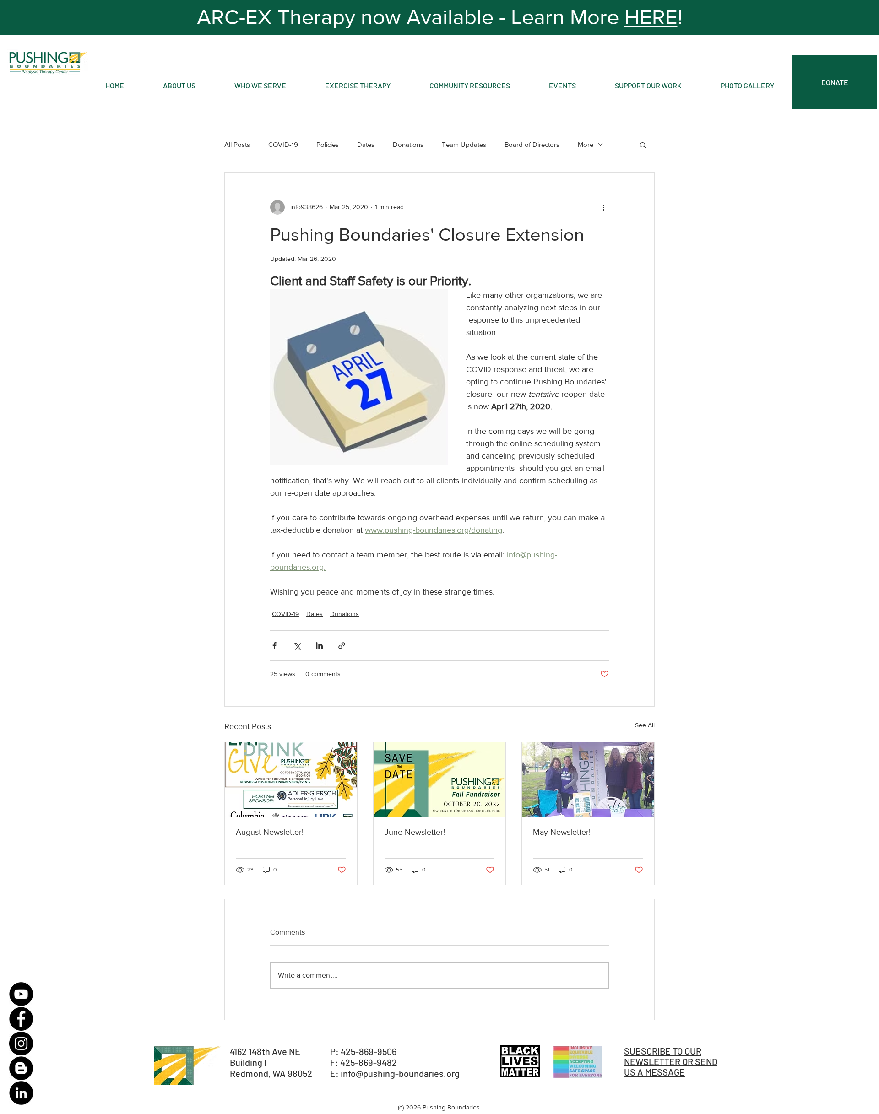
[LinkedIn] (21, 1093)
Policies (327, 144)
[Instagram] (21, 1043)
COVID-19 (283, 144)
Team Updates (464, 144)
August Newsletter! (270, 832)
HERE (651, 17)
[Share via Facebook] (274, 645)
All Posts (237, 144)
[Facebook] (21, 1019)
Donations (408, 144)
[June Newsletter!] (440, 779)
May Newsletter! (562, 832)
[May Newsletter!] (588, 779)
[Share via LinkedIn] (319, 645)
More (585, 144)
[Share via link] (341, 645)
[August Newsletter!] (291, 779)
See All (645, 725)
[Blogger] (21, 1068)
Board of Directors (532, 144)
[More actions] (603, 207)
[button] (643, 144)
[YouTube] (21, 994)
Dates (365, 144)
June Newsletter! (415, 832)
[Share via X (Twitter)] (297, 645)
